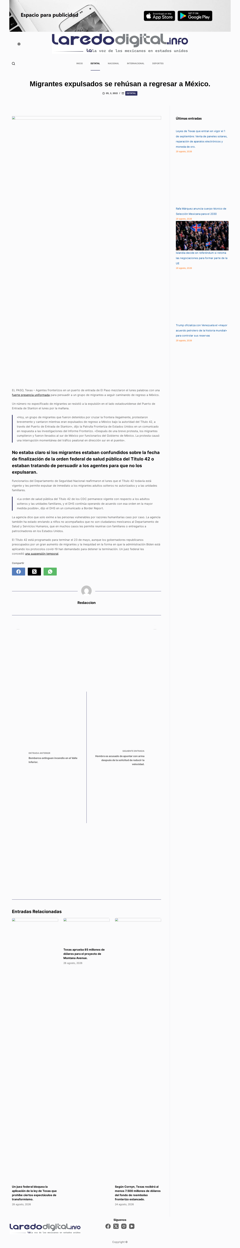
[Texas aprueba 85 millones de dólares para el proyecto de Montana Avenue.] (86, 931)
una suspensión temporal (41, 553)
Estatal (95, 63)
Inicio (79, 63)
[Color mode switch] (19, 44)
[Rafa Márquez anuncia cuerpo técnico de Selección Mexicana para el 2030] (202, 180)
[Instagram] (124, 1226)
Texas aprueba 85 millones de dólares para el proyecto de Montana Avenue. (84, 954)
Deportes (158, 63)
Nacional (113, 63)
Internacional (135, 63)
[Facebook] (18, 572)
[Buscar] (13, 63)
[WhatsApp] (50, 572)
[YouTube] (131, 1226)
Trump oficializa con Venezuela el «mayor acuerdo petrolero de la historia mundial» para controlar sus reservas (201, 330)
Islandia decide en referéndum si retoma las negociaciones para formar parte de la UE (201, 258)
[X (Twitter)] (34, 572)
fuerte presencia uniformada (31, 395)
